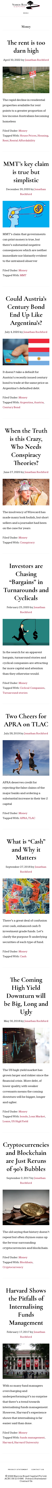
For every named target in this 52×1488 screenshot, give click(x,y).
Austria (39, 402)
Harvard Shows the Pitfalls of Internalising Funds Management (26, 1306)
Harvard (8, 1442)
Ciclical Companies (32, 688)
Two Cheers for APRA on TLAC (26, 720)
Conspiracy (27, 542)
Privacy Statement (35, 1478)
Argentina (26, 402)
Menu (26, 13)
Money (23, 130)
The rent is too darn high (26, 47)
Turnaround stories (15, 692)
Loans (6, 1121)
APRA (23, 818)
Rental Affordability (22, 140)
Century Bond (11, 407)
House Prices (28, 135)
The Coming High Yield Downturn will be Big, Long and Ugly (26, 996)
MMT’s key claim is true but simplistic (26, 172)
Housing (43, 135)
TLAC (31, 818)
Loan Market (37, 1116)
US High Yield (19, 1121)
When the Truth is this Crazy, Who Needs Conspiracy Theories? (26, 447)
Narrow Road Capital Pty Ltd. (30, 1476)
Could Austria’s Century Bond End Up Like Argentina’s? (26, 311)
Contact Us (26, 1481)
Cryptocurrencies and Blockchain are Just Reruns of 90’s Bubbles (26, 1157)
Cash (23, 956)
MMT (23, 275)
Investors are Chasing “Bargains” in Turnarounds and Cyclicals (26, 582)
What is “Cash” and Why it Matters (26, 849)
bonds (24, 1116)
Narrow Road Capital (26, 4)
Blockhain (26, 1262)
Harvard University (26, 1442)
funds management (32, 1437)
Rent (6, 140)
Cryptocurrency (13, 1267)
